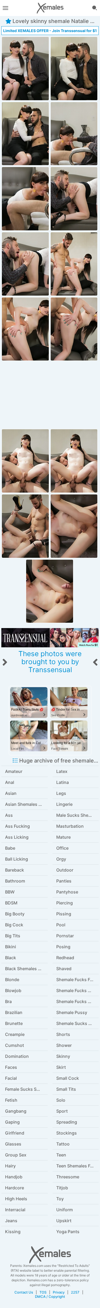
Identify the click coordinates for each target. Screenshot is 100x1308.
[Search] (95, 8)
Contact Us (23, 1292)
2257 (75, 1292)
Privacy (59, 1292)
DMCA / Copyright (50, 1296)
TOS (42, 1292)
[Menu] (5, 8)
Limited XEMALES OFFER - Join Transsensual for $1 (50, 30)
